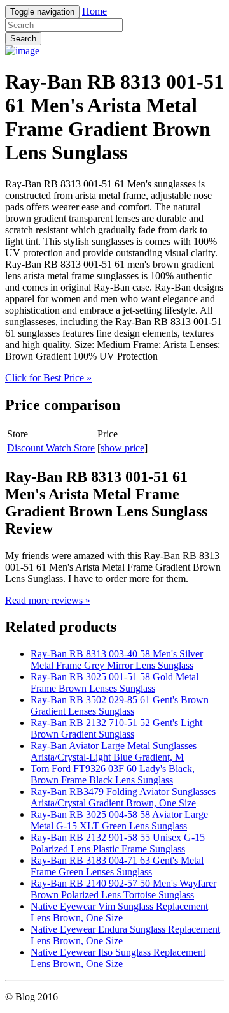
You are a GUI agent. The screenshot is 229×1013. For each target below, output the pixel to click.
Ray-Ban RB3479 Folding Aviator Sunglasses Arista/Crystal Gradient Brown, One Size (123, 797)
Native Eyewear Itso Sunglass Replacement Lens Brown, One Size (118, 958)
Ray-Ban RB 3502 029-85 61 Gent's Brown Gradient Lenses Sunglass (120, 705)
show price (122, 447)
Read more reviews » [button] (47, 600)
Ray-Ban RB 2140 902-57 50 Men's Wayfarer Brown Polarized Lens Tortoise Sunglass (123, 889)
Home (94, 11)
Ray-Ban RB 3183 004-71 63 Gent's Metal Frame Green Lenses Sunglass (117, 866)
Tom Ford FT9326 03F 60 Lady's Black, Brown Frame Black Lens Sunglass (113, 774)
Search (23, 38)
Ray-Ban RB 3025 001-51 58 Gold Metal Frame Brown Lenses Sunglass (114, 682)
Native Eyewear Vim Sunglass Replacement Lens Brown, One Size (119, 912)
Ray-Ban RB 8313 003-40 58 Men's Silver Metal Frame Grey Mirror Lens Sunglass (117, 659)
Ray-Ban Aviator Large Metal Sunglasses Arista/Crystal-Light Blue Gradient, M (114, 751)
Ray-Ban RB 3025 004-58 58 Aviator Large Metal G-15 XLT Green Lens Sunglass (119, 820)
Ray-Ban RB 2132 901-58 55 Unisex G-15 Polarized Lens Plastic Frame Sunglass (118, 843)
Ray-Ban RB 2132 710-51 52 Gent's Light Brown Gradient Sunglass (116, 728)
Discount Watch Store (51, 447)
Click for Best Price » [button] (48, 377)
